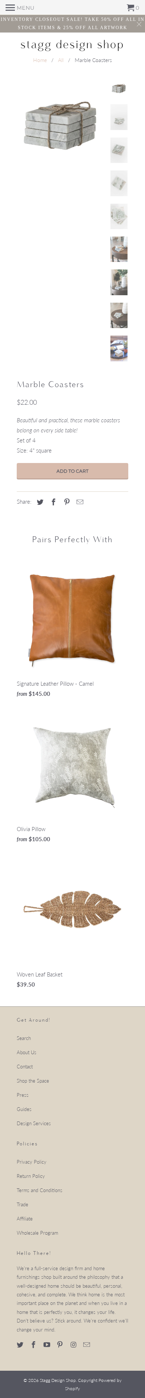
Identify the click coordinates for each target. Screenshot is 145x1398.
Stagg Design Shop (58, 1380)
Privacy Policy (31, 1162)
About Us (26, 1052)
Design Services (34, 1123)
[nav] (20, 7)
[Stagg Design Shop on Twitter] (21, 1344)
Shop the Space (33, 1081)
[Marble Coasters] (61, 125)
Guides (24, 1109)
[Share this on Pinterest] (66, 502)
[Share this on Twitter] (39, 502)
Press (23, 1095)
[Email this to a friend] (79, 502)
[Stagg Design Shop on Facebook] (34, 1344)
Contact (25, 1067)
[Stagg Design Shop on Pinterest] (61, 1344)
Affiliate (25, 1219)
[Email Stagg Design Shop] (87, 1344)
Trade (22, 1204)
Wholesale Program (37, 1233)
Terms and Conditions (39, 1190)
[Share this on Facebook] (52, 502)
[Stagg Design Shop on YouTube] (48, 1344)
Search (24, 1038)
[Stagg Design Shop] (72, 44)
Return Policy (31, 1176)
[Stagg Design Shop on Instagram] (74, 1344)
